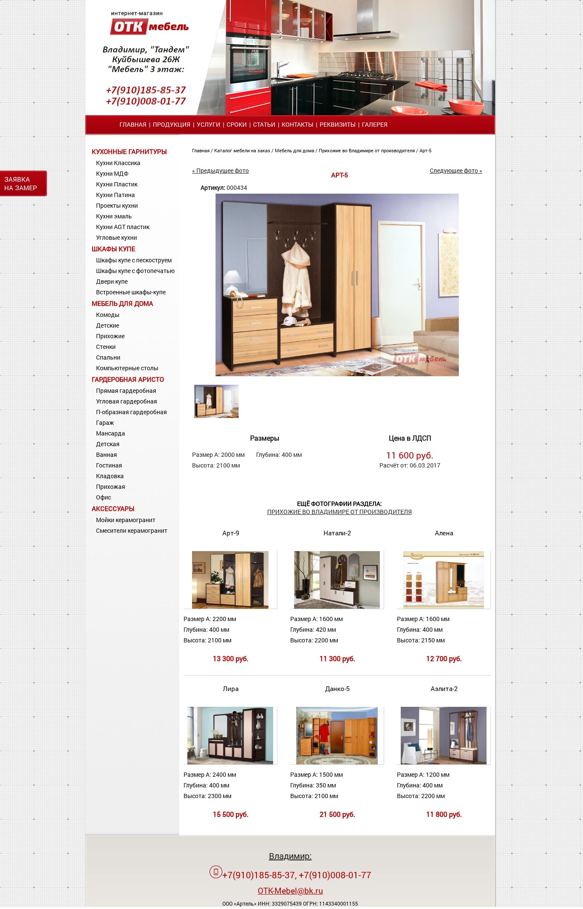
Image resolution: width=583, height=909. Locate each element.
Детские (107, 325)
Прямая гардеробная (126, 390)
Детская (108, 444)
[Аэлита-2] (443, 762)
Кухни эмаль (114, 216)
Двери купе (112, 281)
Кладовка (110, 476)
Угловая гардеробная (126, 401)
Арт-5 (425, 150)
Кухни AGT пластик (122, 227)
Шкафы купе (113, 248)
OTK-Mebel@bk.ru (290, 890)
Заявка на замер (20, 183)
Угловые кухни (116, 237)
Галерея (375, 124)
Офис (103, 497)
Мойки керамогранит (125, 520)
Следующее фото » (456, 170)
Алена (444, 533)
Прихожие (110, 336)
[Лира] (230, 762)
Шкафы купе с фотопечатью (135, 271)
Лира (231, 688)
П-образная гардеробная (131, 412)
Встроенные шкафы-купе (131, 292)
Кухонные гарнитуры (129, 151)
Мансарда (110, 433)
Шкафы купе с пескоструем (134, 260)
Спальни (108, 357)
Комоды (108, 315)
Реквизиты (338, 124)
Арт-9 (230, 533)
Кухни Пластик (116, 184)
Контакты (297, 124)
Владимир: (290, 855)
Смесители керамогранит (131, 530)
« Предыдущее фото (220, 170)
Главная (133, 124)
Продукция (171, 124)
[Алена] (444, 607)
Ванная (106, 454)
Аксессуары (113, 508)
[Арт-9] (230, 607)
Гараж (105, 422)
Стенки (106, 347)
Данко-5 (337, 688)
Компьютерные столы (127, 368)
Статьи (264, 124)
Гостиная (109, 465)
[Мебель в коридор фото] (337, 374)
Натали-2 (337, 533)
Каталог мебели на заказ (242, 150)
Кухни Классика (118, 163)
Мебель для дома (122, 303)
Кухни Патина (115, 195)
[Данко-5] (337, 762)
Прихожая (110, 486)
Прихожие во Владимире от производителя (367, 150)
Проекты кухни (117, 205)
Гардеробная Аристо (128, 379)
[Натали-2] (337, 607)
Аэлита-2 (444, 688)
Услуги (208, 124)
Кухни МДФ (112, 173)
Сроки (237, 124)
